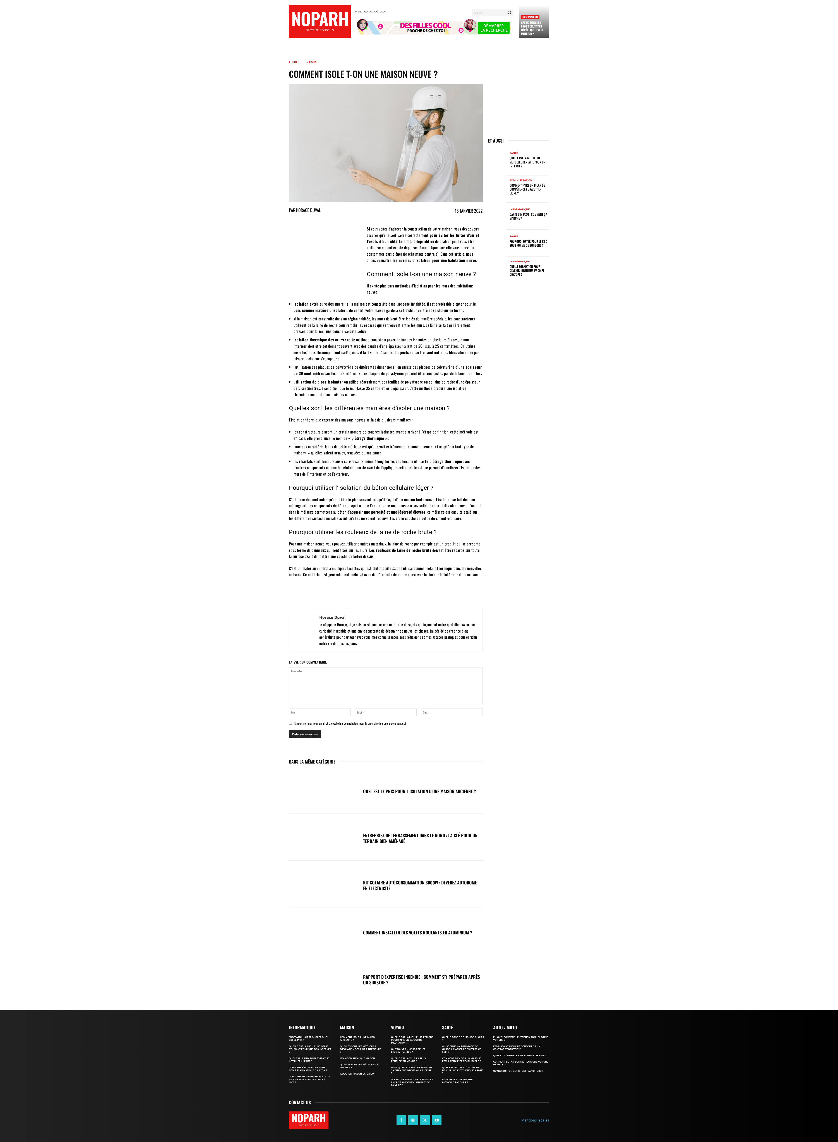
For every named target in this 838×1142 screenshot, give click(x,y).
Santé (514, 153)
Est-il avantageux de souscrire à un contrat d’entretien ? (516, 1048)
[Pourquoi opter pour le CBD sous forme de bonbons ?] (497, 241)
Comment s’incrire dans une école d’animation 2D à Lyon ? (308, 1069)
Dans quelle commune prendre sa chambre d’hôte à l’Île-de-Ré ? (411, 1070)
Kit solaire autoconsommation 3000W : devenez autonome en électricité (420, 885)
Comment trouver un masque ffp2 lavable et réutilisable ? (461, 1060)
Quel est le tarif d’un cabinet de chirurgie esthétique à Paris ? (462, 1070)
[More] (430, 597)
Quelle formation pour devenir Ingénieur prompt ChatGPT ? (527, 270)
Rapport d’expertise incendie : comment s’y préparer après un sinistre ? (421, 979)
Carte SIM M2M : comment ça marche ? (528, 216)
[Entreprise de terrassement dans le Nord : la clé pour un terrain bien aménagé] (324, 837)
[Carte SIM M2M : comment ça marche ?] (497, 214)
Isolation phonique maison (357, 1058)
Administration (521, 180)
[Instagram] (413, 1120)
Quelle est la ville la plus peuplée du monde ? (408, 1060)
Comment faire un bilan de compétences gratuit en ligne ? (527, 189)
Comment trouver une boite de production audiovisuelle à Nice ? (309, 1079)
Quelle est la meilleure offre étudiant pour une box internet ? (310, 1049)
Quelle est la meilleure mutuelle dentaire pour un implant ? (527, 162)
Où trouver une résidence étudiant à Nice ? (408, 1050)
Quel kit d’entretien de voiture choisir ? (519, 1055)
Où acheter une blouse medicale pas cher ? (457, 1081)
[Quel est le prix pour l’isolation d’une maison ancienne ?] (324, 790)
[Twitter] (425, 1120)
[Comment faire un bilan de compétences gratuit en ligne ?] (497, 187)
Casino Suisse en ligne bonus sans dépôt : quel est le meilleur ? (532, 28)
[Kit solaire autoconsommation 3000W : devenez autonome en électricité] (324, 884)
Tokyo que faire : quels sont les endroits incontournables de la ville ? (412, 1082)
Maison (311, 62)
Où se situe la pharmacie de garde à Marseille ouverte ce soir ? (461, 1049)
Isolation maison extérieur (357, 1073)
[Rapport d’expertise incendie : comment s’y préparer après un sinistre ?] (324, 978)
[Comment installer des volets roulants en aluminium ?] (324, 931)
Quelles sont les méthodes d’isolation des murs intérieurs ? (360, 1049)
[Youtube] (436, 1120)
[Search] (509, 12)
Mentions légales (535, 1120)
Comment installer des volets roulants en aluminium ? (417, 932)
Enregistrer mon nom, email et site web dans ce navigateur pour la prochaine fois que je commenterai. (350, 723)
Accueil (294, 62)
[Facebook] (401, 1120)
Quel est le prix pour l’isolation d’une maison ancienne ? (419, 791)
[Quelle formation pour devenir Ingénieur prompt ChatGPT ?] (497, 268)
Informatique (530, 17)
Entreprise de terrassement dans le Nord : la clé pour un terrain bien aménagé (420, 838)
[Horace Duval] (304, 630)
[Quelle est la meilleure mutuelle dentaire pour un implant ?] (497, 160)
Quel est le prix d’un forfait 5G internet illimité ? (309, 1060)
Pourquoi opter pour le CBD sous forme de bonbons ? (528, 243)
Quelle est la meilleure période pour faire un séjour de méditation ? (412, 1040)
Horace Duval (308, 210)
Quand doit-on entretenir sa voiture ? (518, 1071)
